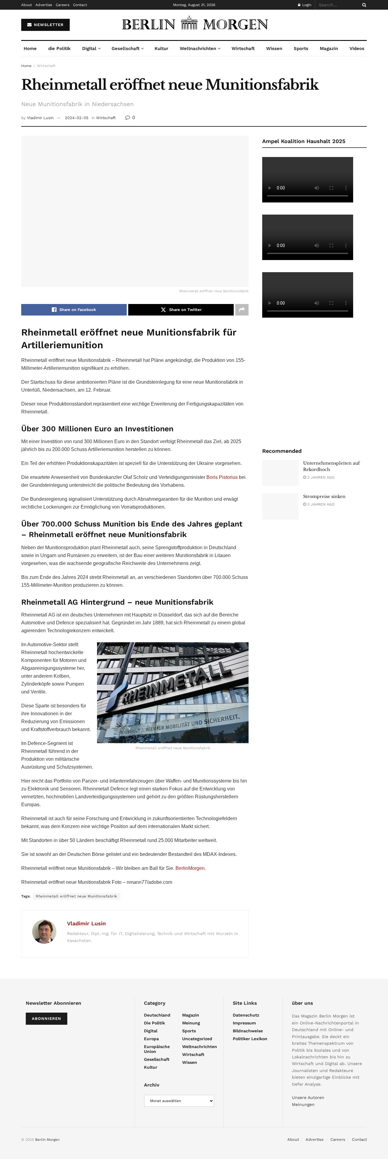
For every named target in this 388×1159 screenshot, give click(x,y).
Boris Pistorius (222, 477)
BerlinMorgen (190, 868)
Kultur (161, 48)
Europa (151, 1038)
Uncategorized (197, 1038)
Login (306, 5)
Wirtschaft (243, 48)
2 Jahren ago (320, 477)
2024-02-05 (77, 117)
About (26, 5)
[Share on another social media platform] (242, 310)
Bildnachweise (248, 1030)
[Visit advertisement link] (314, 382)
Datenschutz (246, 1015)
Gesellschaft (125, 48)
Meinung (191, 1022)
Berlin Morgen (47, 1139)
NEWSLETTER (48, 24)
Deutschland (157, 1015)
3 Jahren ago (320, 504)
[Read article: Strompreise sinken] (280, 506)
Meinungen (303, 1104)
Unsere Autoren (308, 1097)
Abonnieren (46, 1018)
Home (30, 48)
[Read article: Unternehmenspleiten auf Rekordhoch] (280, 473)
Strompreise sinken (324, 496)
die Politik (59, 48)
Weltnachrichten (198, 48)
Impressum (244, 1022)
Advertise (43, 5)
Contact (80, 5)
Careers (62, 5)
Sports (301, 48)
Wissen (274, 48)
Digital (89, 48)
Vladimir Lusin (40, 117)
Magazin (329, 48)
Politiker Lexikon (250, 1038)
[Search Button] (363, 5)
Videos (357, 48)
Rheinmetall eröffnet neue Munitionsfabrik (76, 896)
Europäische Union (157, 1049)
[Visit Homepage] (194, 25)
